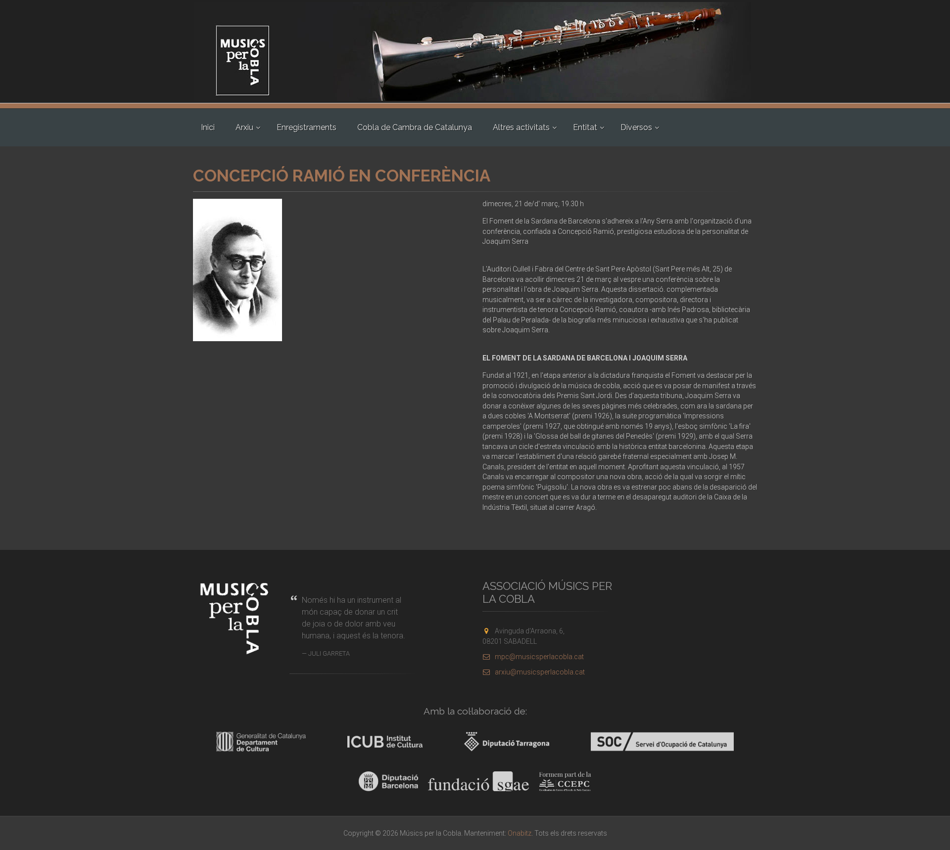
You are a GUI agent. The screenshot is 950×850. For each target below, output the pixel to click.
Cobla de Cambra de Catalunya (414, 127)
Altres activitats (521, 127)
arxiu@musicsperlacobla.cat (540, 672)
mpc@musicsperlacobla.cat (539, 657)
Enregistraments (306, 127)
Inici (208, 127)
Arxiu (244, 127)
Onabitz (519, 833)
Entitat (585, 127)
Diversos (636, 127)
